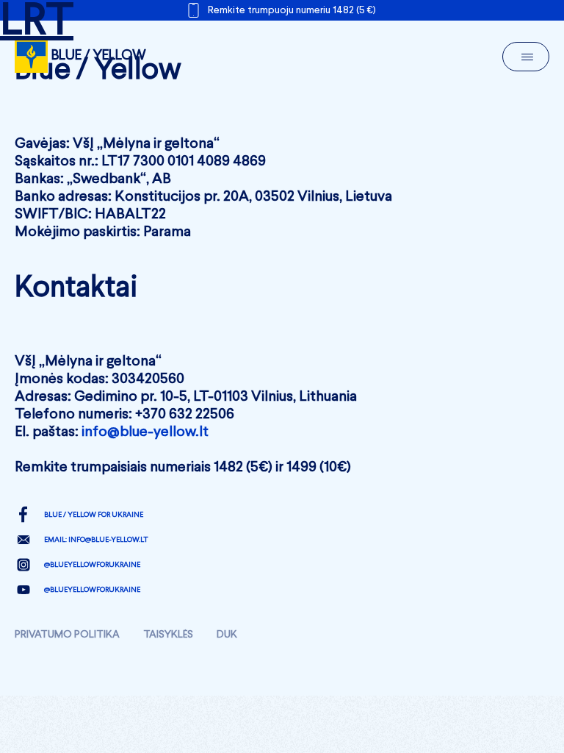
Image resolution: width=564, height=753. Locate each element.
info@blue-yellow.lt (145, 432)
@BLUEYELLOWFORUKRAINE (92, 564)
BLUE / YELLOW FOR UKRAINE (93, 514)
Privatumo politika (67, 634)
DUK (227, 634)
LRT (36, 22)
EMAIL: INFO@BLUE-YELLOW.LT (96, 539)
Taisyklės (168, 634)
